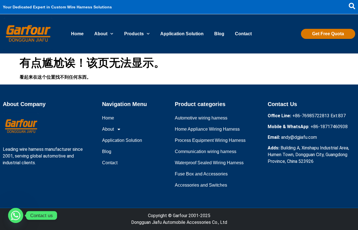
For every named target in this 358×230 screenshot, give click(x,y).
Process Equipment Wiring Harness (210, 140)
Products (134, 33)
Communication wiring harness (205, 151)
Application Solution (182, 33)
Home (77, 33)
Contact (243, 33)
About (100, 33)
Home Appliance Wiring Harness (207, 129)
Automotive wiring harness (201, 118)
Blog (219, 33)
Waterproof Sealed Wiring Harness (209, 162)
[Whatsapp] (15, 215)
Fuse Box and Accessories (201, 174)
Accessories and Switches (201, 185)
